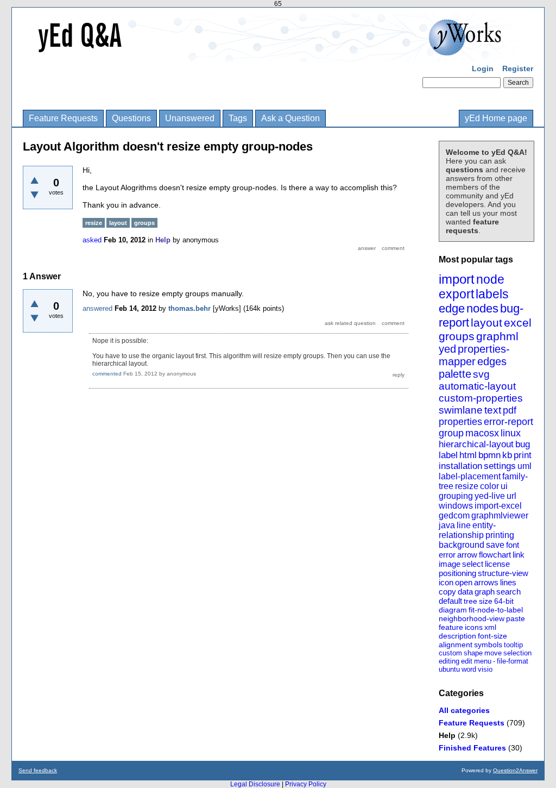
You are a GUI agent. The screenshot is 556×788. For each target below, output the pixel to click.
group (451, 433)
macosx (482, 433)
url (511, 496)
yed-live (490, 496)
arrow (467, 554)
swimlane (461, 410)
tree (470, 601)
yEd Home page (496, 118)
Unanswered (189, 118)
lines (508, 582)
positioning (457, 573)
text (492, 410)
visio (485, 669)
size (485, 601)
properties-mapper (474, 355)
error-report (508, 421)
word (469, 669)
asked (92, 240)
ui (504, 486)
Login (483, 68)
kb (507, 455)
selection (517, 653)
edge (452, 308)
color (489, 486)
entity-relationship (467, 530)
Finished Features (472, 747)
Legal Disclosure (255, 784)
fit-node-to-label (496, 609)
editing (449, 661)
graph (485, 591)
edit (466, 661)
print (523, 455)
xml (490, 627)
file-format (512, 661)
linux (511, 433)
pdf (509, 410)
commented (107, 374)
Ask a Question (290, 118)
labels (492, 294)
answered (97, 308)
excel (518, 322)
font (512, 544)
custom (450, 653)
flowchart (495, 554)
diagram (453, 609)
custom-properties (481, 398)
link (519, 554)
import (457, 279)
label (448, 455)
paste (515, 618)
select (472, 563)
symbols (488, 644)
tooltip (513, 645)
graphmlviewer (499, 515)
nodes (482, 308)
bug (522, 444)
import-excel (498, 505)
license (497, 563)
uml (524, 466)
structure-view (503, 573)
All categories (464, 710)
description (457, 635)
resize (466, 486)
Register (517, 68)
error (447, 554)
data (465, 591)
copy (447, 591)
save (495, 544)
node (490, 279)
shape (473, 653)
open (463, 582)
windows (456, 505)
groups (457, 336)
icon (446, 582)
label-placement (470, 476)
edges (492, 361)
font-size (492, 635)
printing (499, 535)
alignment (455, 644)
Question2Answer (515, 770)
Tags (238, 118)
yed (447, 349)
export (456, 294)
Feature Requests (63, 118)
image (449, 563)
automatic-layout (477, 386)
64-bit (504, 601)
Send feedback (37, 770)
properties (460, 421)
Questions (131, 118)
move (493, 653)
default (450, 600)
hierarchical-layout (476, 444)
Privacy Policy (305, 784)
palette (455, 374)
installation (460, 466)
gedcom (454, 515)
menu (482, 661)
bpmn (489, 455)
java (447, 525)
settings (500, 466)
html (468, 455)
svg (481, 374)
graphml (497, 336)
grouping (456, 496)
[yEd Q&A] (270, 54)
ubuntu (449, 669)
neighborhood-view (471, 618)
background (461, 544)
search (508, 591)
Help (447, 735)
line (464, 525)
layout (486, 322)
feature (451, 627)
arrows (486, 582)
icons (474, 627)
